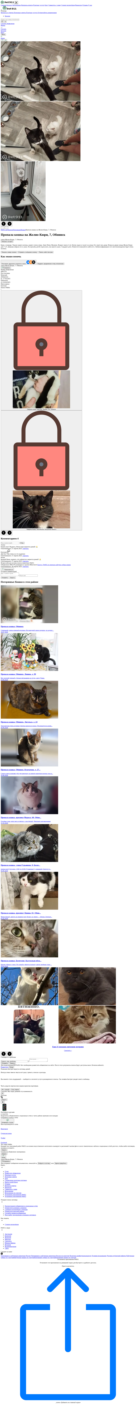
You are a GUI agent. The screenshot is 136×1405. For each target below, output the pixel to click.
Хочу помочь (15, 1089)
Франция (8, 1237)
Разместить (4, 1067)
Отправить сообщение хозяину (27, 252)
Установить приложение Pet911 (15, 1194)
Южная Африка (10, 1243)
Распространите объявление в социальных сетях (21, 1206)
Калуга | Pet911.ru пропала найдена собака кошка (54, 565)
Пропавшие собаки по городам (44, 1257)
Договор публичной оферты (116, 1256)
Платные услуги (38, 5)
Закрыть (12, 577)
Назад (11, 1067)
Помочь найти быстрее (46, 252)
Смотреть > (68, 1050)
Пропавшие (17, 230)
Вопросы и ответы (7, 13)
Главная (3, 5)
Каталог (9, 5)
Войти (3, 25)
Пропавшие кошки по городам (65, 1257)
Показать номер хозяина (9, 252)
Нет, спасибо (5, 1089)
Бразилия (8, 1236)
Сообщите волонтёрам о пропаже (16, 1209)
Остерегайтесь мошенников (47, 13)
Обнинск (10, 230)
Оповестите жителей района (14, 1211)
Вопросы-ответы (27, 5)
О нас (90, 5)
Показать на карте (7, 241)
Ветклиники (16, 5)
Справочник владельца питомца (16, 1180)
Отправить (5, 577)
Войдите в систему (44, 1163)
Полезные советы (20, 13)
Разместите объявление (13, 1173)
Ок (2, 1093)
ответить (26, 548)
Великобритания (10, 1246)
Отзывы (85, 5)
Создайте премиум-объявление (15, 1213)
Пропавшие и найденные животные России (16, 1256)
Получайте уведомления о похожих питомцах (20, 1215)
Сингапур (8, 1241)
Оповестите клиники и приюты (15, 1208)
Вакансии (78, 5)
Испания (8, 1245)
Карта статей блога (11, 1182)
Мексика (8, 1239)
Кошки (23, 230)
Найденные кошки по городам (24, 1257)
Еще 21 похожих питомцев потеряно (68, 1047)
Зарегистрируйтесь (60, 1163)
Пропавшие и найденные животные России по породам (50, 1256)
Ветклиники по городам (13, 1193)
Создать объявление (7, 23)
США (7, 1248)
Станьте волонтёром (68, 5)
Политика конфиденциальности (80, 1256)
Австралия (8, 1234)
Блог (46, 5)
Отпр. (22, 543)
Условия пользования (99, 1256)
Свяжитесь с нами (54, 5)
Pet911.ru (4, 230)
